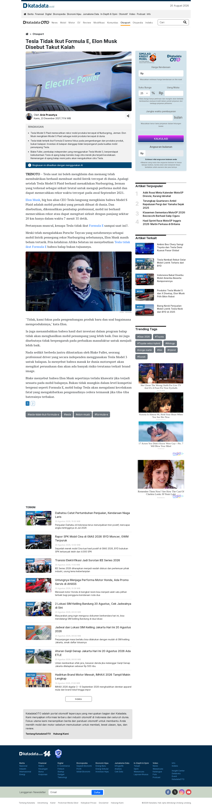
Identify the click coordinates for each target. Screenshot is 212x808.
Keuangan (43, 769)
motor (31, 580)
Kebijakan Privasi (88, 803)
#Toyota (159, 336)
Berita (31, 14)
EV (79, 22)
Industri (22, 769)
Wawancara (139, 772)
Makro (41, 766)
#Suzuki (141, 356)
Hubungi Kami (61, 733)
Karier (53, 803)
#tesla (67, 414)
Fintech (61, 769)
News (55, 22)
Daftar (97, 792)
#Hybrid (171, 350)
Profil (79, 769)
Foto (155, 774)
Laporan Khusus (141, 774)
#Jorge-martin (144, 350)
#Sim (159, 350)
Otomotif (123, 14)
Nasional (23, 766)
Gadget (61, 774)
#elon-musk (83, 414)
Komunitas (112, 22)
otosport (38, 34)
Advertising (42, 803)
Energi (22, 774)
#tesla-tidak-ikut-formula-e (43, 414)
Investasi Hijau (102, 772)
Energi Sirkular (102, 769)
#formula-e (101, 414)
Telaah (137, 766)
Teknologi (62, 777)
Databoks (176, 773)
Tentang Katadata (27, 803)
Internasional (25, 772)
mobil (140, 245)
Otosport (125, 22)
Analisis (118, 769)
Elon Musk (33, 200)
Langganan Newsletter (32, 792)
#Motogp (170, 343)
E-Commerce (64, 766)
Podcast (141, 14)
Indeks (149, 22)
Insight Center (178, 771)
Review (87, 22)
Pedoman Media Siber (68, 803)
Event (174, 776)
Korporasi (42, 774)
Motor (72, 22)
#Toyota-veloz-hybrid (148, 343)
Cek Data (119, 772)
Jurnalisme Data (91, 14)
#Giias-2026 (143, 336)
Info (149, 14)
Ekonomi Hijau (74, 14)
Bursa (41, 772)
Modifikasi (99, 22)
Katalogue (157, 772)
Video (132, 14)
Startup (61, 772)
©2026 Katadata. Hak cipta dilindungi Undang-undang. (166, 803)
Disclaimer (103, 803)
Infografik (119, 766)
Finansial (39, 14)
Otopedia (138, 22)
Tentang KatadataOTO (38, 733)
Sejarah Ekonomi (84, 766)
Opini (136, 769)
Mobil (63, 22)
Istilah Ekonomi (83, 772)
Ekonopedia (59, 14)
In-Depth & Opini (109, 14)
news (140, 276)
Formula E (96, 225)
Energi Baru (101, 766)
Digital (48, 14)
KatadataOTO (178, 779)
